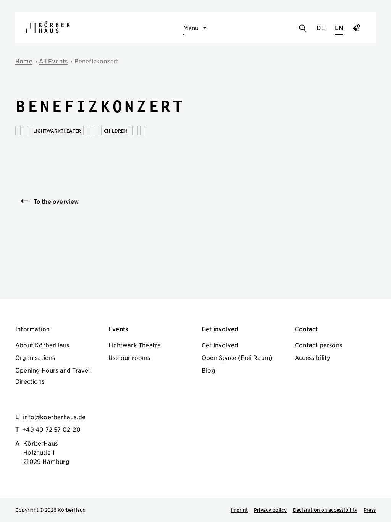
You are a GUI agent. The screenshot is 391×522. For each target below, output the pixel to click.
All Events (53, 61)
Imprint (239, 510)
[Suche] (303, 29)
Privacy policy (270, 510)
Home (23, 61)
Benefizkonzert (96, 61)
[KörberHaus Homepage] (48, 27)
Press (370, 510)
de (321, 27)
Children (116, 130)
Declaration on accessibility (325, 510)
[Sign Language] (356, 28)
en (339, 27)
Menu (191, 27)
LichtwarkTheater (57, 130)
